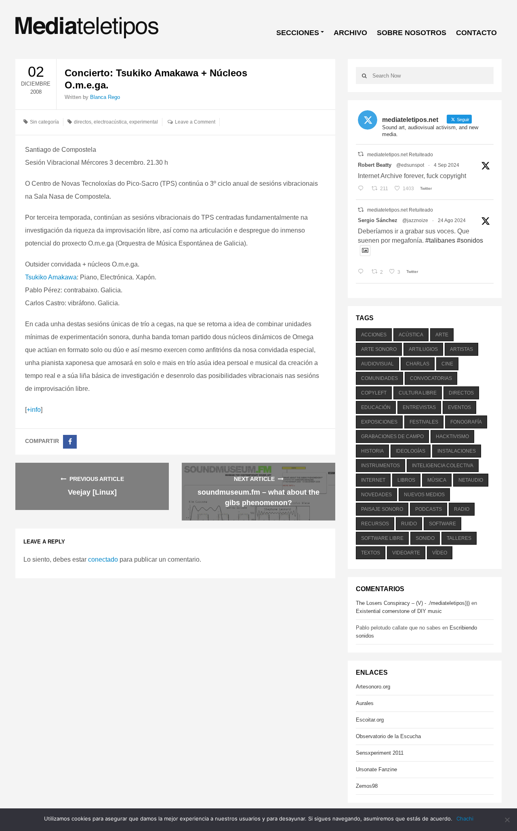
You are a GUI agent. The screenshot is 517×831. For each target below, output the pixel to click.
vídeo (439, 553)
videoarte (406, 553)
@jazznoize (415, 220)
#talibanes (440, 240)
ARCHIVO (350, 33)
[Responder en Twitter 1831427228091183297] (362, 188)
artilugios (423, 349)
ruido (409, 524)
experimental (143, 122)
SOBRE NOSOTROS (411, 33)
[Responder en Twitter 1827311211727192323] (362, 272)
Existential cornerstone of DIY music (399, 611)
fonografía (466, 422)
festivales (424, 422)
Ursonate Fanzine (376, 769)
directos (82, 122)
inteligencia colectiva (442, 465)
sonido (425, 538)
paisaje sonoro (382, 509)
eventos (459, 407)
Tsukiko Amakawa (51, 277)
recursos (375, 524)
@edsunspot (410, 165)
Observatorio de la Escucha (388, 736)
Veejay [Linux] (92, 492)
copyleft (374, 393)
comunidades (379, 378)
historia (372, 451)
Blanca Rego (105, 97)
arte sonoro (379, 349)
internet (373, 480)
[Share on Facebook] (70, 442)
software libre (382, 538)
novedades (376, 494)
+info (34, 409)
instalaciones (456, 451)
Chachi (464, 818)
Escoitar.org (370, 720)
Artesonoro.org (373, 687)
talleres (459, 538)
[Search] (364, 75)
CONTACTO (476, 33)
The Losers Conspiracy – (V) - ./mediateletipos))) (413, 603)
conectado (103, 559)
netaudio (470, 480)
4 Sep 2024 (446, 165)
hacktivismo (452, 436)
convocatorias (431, 378)
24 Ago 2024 (452, 220)
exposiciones (379, 422)
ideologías (410, 451)
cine (447, 364)
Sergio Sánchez (377, 220)
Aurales (365, 703)
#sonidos (470, 240)
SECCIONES (297, 33)
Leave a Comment (195, 122)
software (442, 524)
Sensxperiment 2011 (380, 753)
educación (376, 407)
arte (441, 335)
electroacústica (110, 122)
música (436, 480)
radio (461, 509)
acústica (411, 335)
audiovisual (377, 364)
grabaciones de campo (392, 436)
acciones (374, 335)
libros (406, 480)
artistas (461, 349)
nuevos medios (424, 494)
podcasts (428, 509)
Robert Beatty (374, 165)
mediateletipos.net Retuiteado (400, 154)
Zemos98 (367, 786)
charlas (417, 364)
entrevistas (419, 407)
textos (370, 553)
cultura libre (418, 393)
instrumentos (380, 465)
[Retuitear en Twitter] (361, 154)
